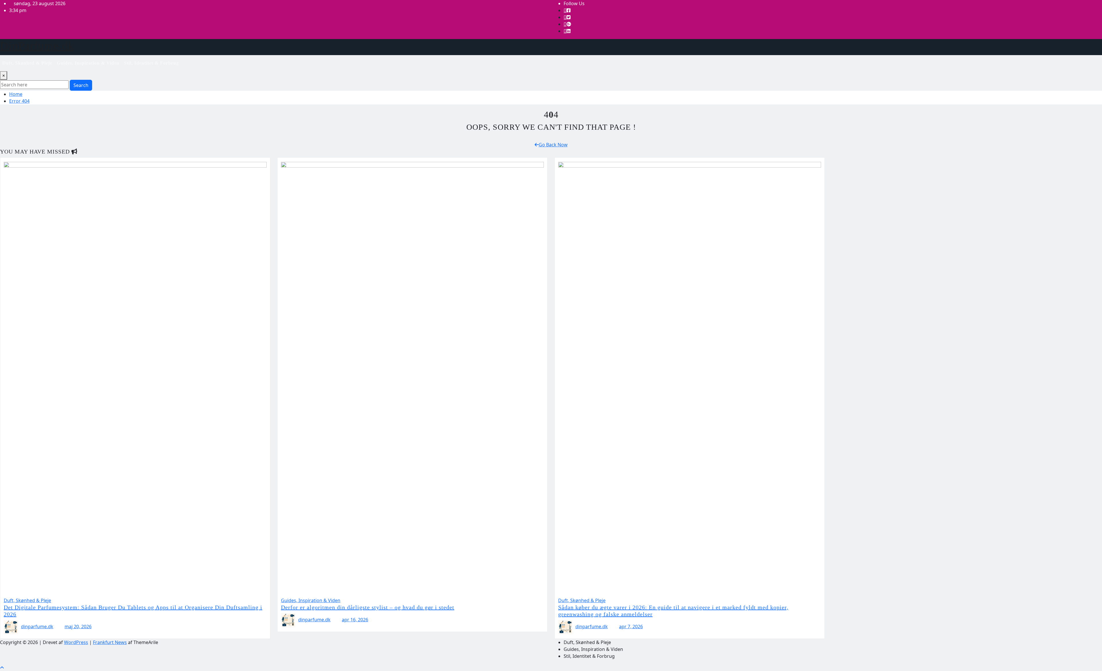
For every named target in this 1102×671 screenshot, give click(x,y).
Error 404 (19, 101)
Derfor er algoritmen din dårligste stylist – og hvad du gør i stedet (367, 607)
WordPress (76, 642)
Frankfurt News (110, 642)
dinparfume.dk (37, 626)
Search (80, 85)
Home (15, 94)
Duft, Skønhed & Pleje (27, 63)
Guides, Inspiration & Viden (88, 63)
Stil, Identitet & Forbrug (151, 63)
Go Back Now (553, 144)
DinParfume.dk (37, 45)
